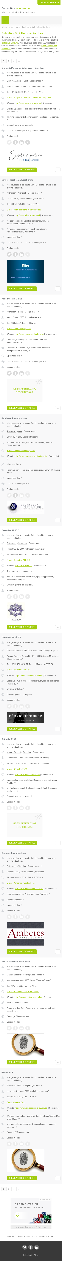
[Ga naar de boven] (57, 170)
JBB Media (28, 1255)
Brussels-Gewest (14, 650)
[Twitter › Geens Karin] (9, 1143)
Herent (26, 975)
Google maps (36, 81)
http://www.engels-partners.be (28, 103)
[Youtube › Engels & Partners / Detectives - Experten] (27, 142)
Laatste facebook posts (18, 130)
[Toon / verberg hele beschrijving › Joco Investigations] (33, 341)
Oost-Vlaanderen (14, 81)
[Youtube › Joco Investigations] (27, 373)
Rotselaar (27, 752)
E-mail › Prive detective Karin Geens (23, 991)
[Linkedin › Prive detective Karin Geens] (21, 1028)
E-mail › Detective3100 (17, 769)
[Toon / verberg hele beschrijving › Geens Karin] (33, 1117)
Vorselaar (22, 866)
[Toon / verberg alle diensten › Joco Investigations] (33, 349)
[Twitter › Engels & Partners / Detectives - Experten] (9, 142)
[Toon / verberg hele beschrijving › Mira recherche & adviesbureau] (33, 222)
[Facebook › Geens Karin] (15, 1143)
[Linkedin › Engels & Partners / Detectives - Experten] (21, 142)
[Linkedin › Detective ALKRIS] (21, 596)
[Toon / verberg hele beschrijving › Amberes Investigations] (33, 894)
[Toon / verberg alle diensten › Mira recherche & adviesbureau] (33, 230)
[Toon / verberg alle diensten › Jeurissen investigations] (33, 471)
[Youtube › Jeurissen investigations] (27, 495)
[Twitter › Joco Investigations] (9, 373)
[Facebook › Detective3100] (15, 808)
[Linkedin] (36, 1247)
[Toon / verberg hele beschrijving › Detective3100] (33, 781)
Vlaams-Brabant (14, 752)
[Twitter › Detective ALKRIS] (9, 596)
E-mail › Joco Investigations (19, 328)
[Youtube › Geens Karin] (27, 1143)
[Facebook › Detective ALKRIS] (15, 596)
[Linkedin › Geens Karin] (21, 1143)
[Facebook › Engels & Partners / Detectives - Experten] (15, 142)
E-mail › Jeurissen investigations (21, 451)
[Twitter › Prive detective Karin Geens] (9, 1028)
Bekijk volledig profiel (22, 169)
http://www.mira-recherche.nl (27, 215)
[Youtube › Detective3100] (27, 808)
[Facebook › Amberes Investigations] (15, 916)
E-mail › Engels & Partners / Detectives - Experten (29, 98)
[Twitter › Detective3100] (9, 808)
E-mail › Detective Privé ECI (19, 670)
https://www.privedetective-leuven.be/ (31, 1108)
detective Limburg (10, 43)
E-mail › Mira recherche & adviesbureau (24, 210)
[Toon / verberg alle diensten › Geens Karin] (33, 1125)
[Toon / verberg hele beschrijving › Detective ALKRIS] (33, 571)
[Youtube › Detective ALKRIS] (27, 596)
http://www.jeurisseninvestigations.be (31, 456)
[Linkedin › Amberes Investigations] (21, 916)
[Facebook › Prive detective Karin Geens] (15, 1028)
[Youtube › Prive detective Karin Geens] (27, 1028)
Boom (20, 312)
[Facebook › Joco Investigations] (15, 373)
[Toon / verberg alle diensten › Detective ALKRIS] (33, 578)
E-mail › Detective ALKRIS (18, 560)
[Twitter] (24, 1247)
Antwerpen (11, 193)
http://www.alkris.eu (23, 566)
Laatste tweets (14, 242)
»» (19, 61)
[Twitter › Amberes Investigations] (9, 916)
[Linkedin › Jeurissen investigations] (21, 495)
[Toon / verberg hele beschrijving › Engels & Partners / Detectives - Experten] (33, 110)
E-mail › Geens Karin (16, 1102)
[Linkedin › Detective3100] (21, 808)
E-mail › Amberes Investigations (21, 883)
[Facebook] (30, 1247)
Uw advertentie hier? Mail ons (31, 1227)
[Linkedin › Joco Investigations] (21, 373)
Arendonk (22, 193)
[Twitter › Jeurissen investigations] (9, 495)
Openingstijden (14, 237)
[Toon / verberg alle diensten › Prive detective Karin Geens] (33, 1010)
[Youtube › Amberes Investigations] (27, 916)
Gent (26, 81)
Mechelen (22, 1085)
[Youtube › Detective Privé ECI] (27, 706)
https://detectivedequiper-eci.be (28, 675)
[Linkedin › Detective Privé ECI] (21, 706)
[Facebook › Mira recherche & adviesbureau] (15, 254)
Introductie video (39, 130)
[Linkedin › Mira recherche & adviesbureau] (21, 254)
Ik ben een (49, 2)
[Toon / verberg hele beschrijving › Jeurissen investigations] (33, 464)
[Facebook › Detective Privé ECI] (15, 706)
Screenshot (48, 103)
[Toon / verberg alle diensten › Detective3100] (33, 790)
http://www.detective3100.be (27, 775)
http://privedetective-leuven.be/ (28, 997)
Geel (20, 431)
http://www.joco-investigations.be (29, 334)
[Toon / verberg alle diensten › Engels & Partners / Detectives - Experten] (33, 118)
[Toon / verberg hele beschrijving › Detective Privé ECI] (33, 682)
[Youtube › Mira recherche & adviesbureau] (27, 254)
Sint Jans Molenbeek (33, 650)
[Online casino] (31, 1199)
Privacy (36, 1255)
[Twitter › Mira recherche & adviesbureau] (9, 254)
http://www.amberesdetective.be (29, 888)
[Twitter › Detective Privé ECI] (9, 706)
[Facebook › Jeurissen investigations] (15, 495)
